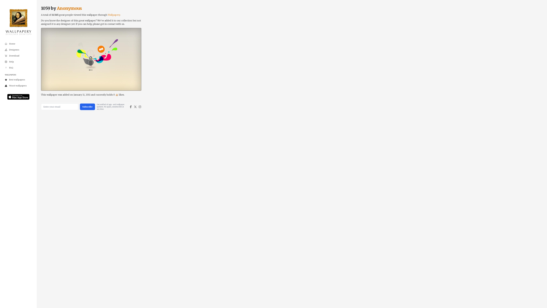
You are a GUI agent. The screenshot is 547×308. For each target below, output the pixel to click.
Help (11, 61)
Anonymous (69, 8)
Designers (14, 49)
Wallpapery (114, 14)
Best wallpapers (17, 79)
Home (12, 43)
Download (14, 55)
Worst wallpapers (18, 85)
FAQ (11, 67)
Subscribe (87, 107)
